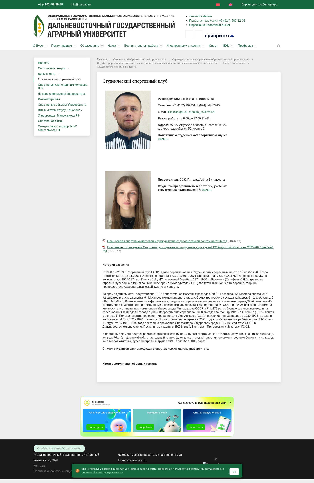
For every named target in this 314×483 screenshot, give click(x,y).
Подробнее (145, 427)
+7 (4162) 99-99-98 (50, 4)
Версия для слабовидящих (259, 4)
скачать (163, 138)
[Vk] (189, 34)
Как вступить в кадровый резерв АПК (202, 402)
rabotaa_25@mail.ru (202, 111)
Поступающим (61, 45)
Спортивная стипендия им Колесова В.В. (62, 86)
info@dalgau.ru (81, 4)
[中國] (218, 4)
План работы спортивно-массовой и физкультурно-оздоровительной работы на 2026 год (167, 241)
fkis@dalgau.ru (178, 111)
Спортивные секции (51, 68)
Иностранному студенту (183, 45)
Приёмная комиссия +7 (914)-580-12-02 (217, 20)
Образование (89, 45)
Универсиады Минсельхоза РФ (59, 115)
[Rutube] (217, 458)
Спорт (213, 45)
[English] (230, 4)
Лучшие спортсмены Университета (61, 93)
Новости (43, 62)
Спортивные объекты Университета (62, 104)
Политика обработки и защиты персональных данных (70, 471)
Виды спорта (46, 73)
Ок (234, 471)
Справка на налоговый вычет (209, 25)
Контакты (40, 465)
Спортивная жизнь (50, 121)
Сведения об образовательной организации (139, 59)
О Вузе (38, 45)
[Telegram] (198, 34)
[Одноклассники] (212, 458)
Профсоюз (245, 45)
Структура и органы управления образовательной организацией (210, 59)
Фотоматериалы (49, 99)
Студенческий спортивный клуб (59, 79)
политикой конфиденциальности (102, 472)
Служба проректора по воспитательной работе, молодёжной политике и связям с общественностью (157, 63)
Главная (102, 59)
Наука (112, 45)
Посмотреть (95, 427)
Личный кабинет (200, 16)
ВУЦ (226, 45)
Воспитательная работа (141, 45)
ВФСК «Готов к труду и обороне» (60, 110)
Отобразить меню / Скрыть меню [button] (59, 448)
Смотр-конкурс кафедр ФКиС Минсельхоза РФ (57, 128)
